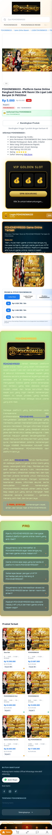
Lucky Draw (12, 297)
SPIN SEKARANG (28, 194)
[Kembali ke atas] (47, 818)
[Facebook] (4, 792)
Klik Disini (28, 154)
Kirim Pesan (12, 780)
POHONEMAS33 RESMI (30, 25)
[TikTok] (16, 792)
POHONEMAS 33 (34, 417)
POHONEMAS (22, 460)
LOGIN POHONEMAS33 (39, 30)
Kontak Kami (7, 807)
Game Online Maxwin (21, 30)
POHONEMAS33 (10, 25)
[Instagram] (10, 792)
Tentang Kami (7, 803)
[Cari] (4, 19)
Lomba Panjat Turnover (28, 297)
